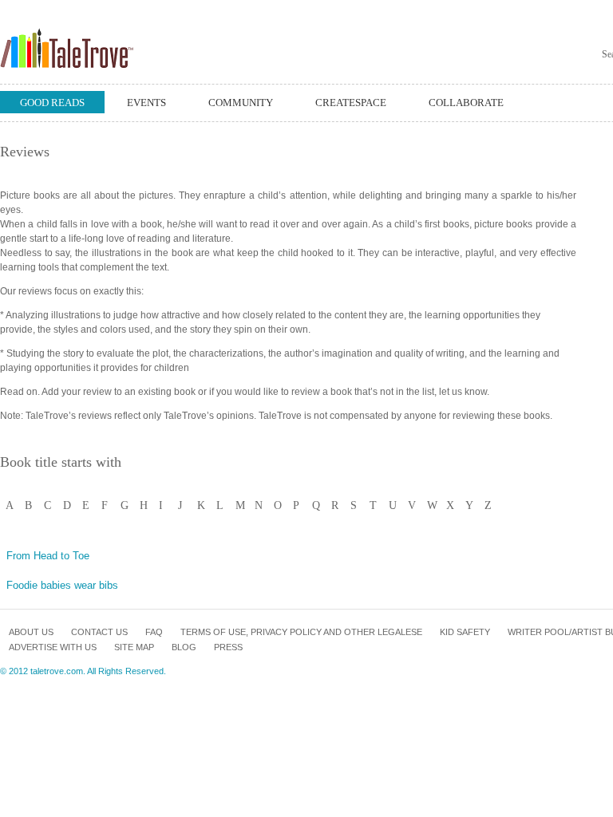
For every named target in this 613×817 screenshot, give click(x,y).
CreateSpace (350, 103)
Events (146, 103)
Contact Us (99, 632)
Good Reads (52, 103)
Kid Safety (465, 632)
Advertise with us (53, 647)
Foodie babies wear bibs (62, 585)
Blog (184, 647)
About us (31, 632)
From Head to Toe (47, 556)
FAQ (154, 632)
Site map (134, 647)
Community (240, 103)
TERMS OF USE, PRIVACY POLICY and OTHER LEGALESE (301, 632)
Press (228, 647)
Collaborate (466, 103)
